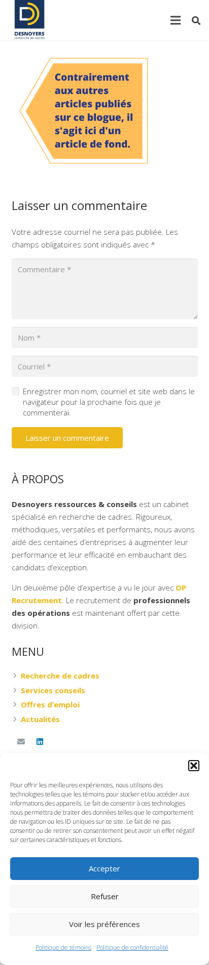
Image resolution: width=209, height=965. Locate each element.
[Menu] (175, 20)
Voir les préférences (104, 924)
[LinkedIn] (40, 741)
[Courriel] (21, 741)
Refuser (105, 896)
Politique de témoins (63, 947)
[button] (194, 766)
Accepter (104, 868)
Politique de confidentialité (132, 947)
